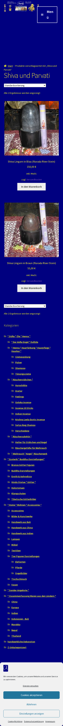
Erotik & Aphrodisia (21, 476)
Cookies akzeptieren (31, 695)
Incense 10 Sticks (24, 408)
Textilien (16, 550)
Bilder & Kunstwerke (21, 516)
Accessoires (17, 510)
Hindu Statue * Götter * (23, 482)
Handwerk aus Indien (22, 533)
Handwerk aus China (22, 527)
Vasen (14, 584)
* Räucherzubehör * (21, 436)
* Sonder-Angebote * (18, 590)
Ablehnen (31, 704)
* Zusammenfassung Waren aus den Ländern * (32, 596)
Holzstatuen (18, 487)
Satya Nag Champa (25, 425)
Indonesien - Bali (20, 618)
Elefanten (20, 561)
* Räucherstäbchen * (22, 379)
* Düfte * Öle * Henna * (19, 336)
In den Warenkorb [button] (31, 186)
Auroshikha (21, 385)
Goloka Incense (23, 402)
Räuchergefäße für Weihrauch (31, 447)
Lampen (15, 539)
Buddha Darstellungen (23, 470)
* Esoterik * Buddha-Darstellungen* (26, 459)
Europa (15, 607)
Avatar (18, 390)
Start (10, 65)
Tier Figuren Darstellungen (25, 556)
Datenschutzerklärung (34, 721)
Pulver (18, 362)
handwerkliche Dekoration (21, 641)
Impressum (50, 721)
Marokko (15, 624)
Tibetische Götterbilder (23, 499)
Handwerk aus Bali (21, 522)
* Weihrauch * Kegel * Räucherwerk (29, 453)
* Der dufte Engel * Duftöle (24, 342)
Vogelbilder (21, 573)
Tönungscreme (23, 373)
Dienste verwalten (30, 686)
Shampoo (20, 368)
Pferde (18, 567)
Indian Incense (23, 413)
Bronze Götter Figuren (22, 464)
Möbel (14, 544)
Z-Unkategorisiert (17, 647)
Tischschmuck (19, 578)
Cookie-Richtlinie (15, 721)
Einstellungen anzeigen (31, 713)
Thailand (16, 635)
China (14, 601)
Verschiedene (22, 430)
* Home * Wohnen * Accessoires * (24, 504)
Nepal (14, 630)
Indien (14, 613)
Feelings (19, 396)
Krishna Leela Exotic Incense (30, 419)
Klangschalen (18, 493)
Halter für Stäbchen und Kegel (31, 442)
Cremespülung (22, 356)
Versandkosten (34, 179)
